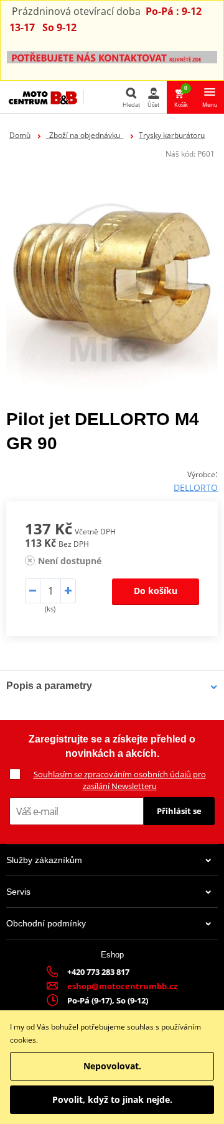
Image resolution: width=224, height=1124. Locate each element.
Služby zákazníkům (44, 860)
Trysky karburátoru (172, 135)
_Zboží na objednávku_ (84, 135)
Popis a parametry (49, 685)
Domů (19, 135)
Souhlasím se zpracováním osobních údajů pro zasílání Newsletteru (120, 780)
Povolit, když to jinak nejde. (112, 1099)
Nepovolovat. (112, 1066)
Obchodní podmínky (46, 923)
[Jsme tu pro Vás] (112, 56)
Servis (18, 892)
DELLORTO (196, 487)
